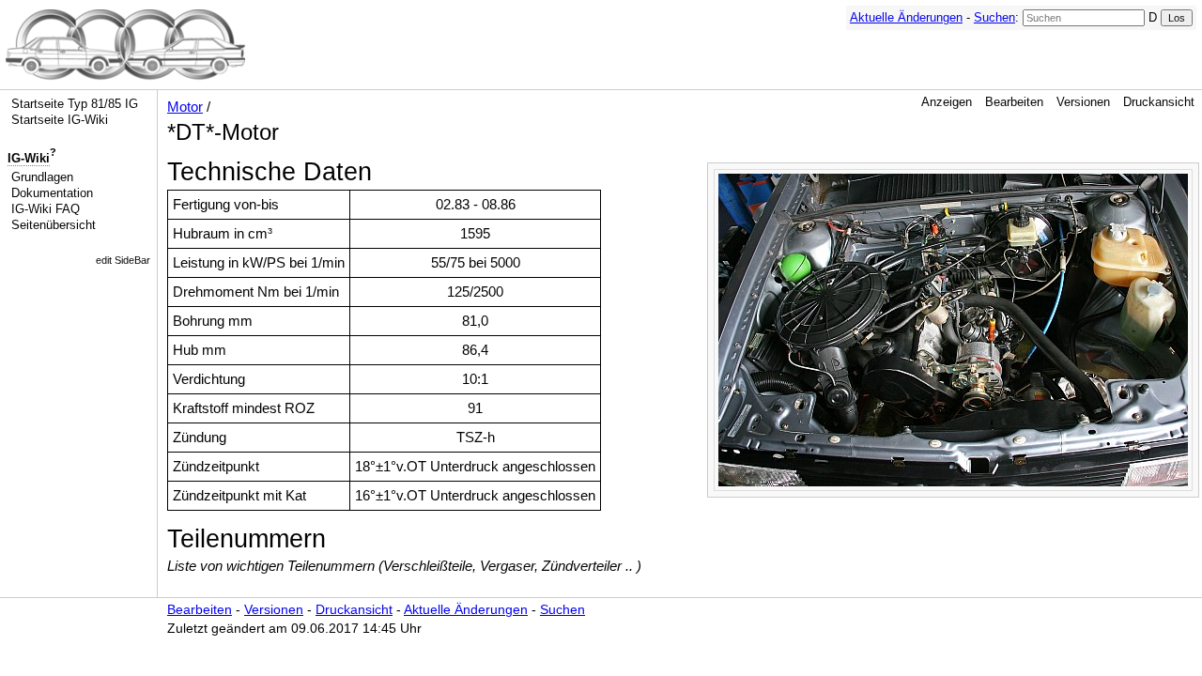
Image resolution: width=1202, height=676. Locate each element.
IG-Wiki (29, 158)
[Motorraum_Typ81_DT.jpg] (953, 328)
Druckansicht (1158, 102)
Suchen (994, 17)
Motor (185, 107)
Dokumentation (52, 193)
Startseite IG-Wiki (59, 120)
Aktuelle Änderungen (906, 17)
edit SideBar (123, 260)
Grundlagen (42, 177)
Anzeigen (946, 102)
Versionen (1083, 102)
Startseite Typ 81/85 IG (74, 104)
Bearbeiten (1014, 102)
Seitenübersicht (53, 225)
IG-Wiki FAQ (45, 209)
